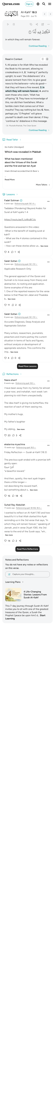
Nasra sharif (10, 380)
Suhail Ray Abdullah (14, 504)
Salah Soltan (10, 261)
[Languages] (38, 4)
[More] (48, 24)
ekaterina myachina (14, 444)
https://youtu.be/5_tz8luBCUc (20, 219)
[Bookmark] (13, 24)
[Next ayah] (50, 14)
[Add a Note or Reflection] (42, 24)
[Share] (36, 24)
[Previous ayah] (44, 14)
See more (44, 246)
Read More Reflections (27, 549)
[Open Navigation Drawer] (50, 4)
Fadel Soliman (11, 200)
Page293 (25, 16)
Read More (10, 179)
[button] (46, 32)
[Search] (44, 4)
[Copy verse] (30, 24)
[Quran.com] (11, 3)
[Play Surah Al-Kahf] (7, 24)
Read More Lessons (27, 366)
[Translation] (47, 59)
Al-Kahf (26, 12)
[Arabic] (42, 59)
